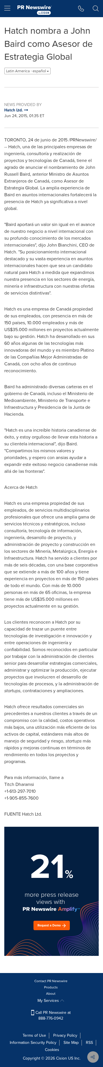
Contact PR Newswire (51, 981)
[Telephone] (81, 8)
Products (51, 987)
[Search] (95, 8)
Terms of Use (34, 1035)
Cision (61, 1058)
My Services (48, 1001)
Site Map (71, 1043)
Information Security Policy (33, 1043)
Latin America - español (26, 71)
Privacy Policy (65, 1035)
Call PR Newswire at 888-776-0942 (52, 1015)
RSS (89, 1043)
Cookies (52, 1050)
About (51, 993)
